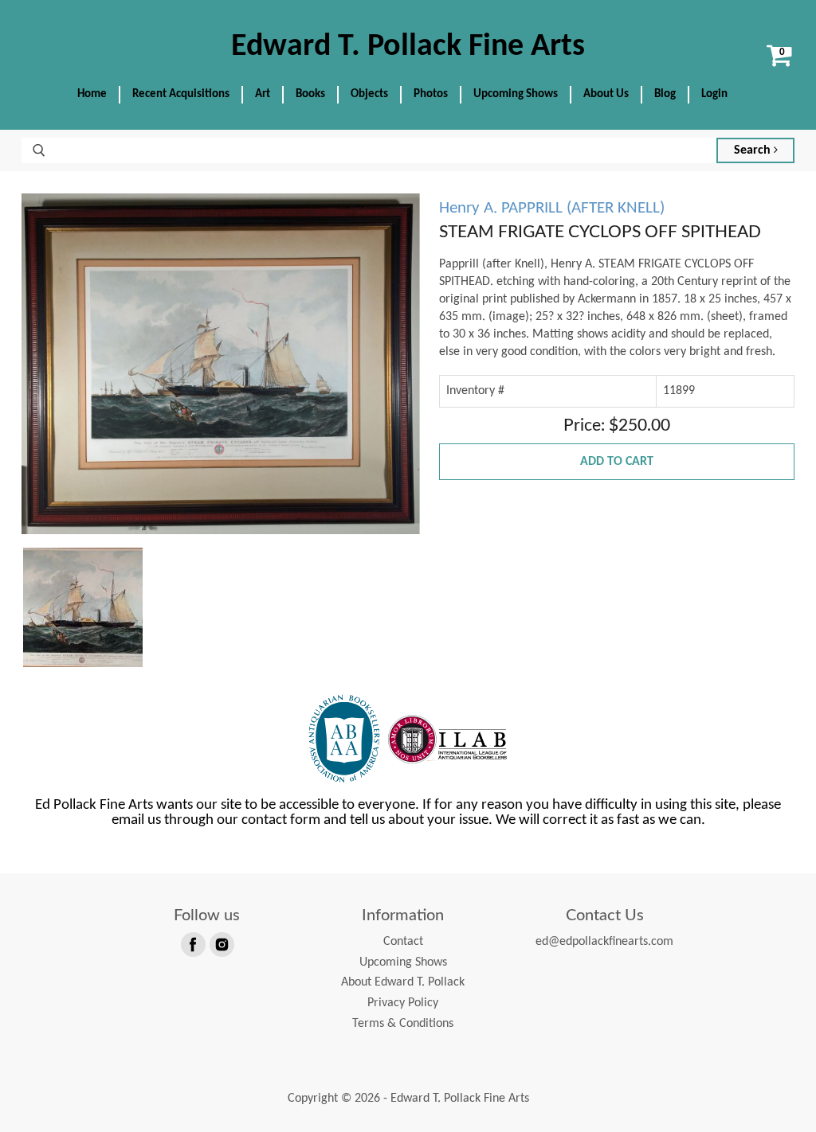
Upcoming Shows (515, 94)
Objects (369, 94)
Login (714, 94)
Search (754, 150)
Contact (403, 941)
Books (310, 94)
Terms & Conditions (402, 1023)
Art (262, 94)
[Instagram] (220, 943)
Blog (665, 94)
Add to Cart (616, 461)
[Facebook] (192, 943)
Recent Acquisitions (181, 94)
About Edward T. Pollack (403, 982)
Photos (431, 94)
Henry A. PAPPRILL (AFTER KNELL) (552, 208)
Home (92, 94)
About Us (606, 94)
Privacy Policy (402, 1003)
